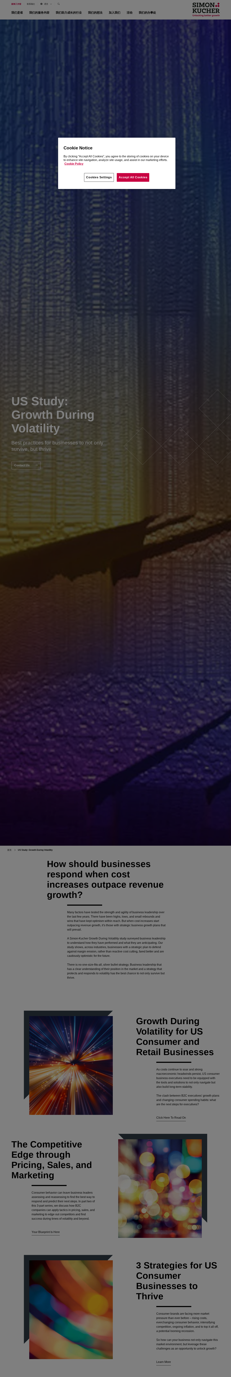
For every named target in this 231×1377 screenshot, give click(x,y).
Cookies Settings (99, 177)
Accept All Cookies (133, 177)
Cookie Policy (73, 163)
